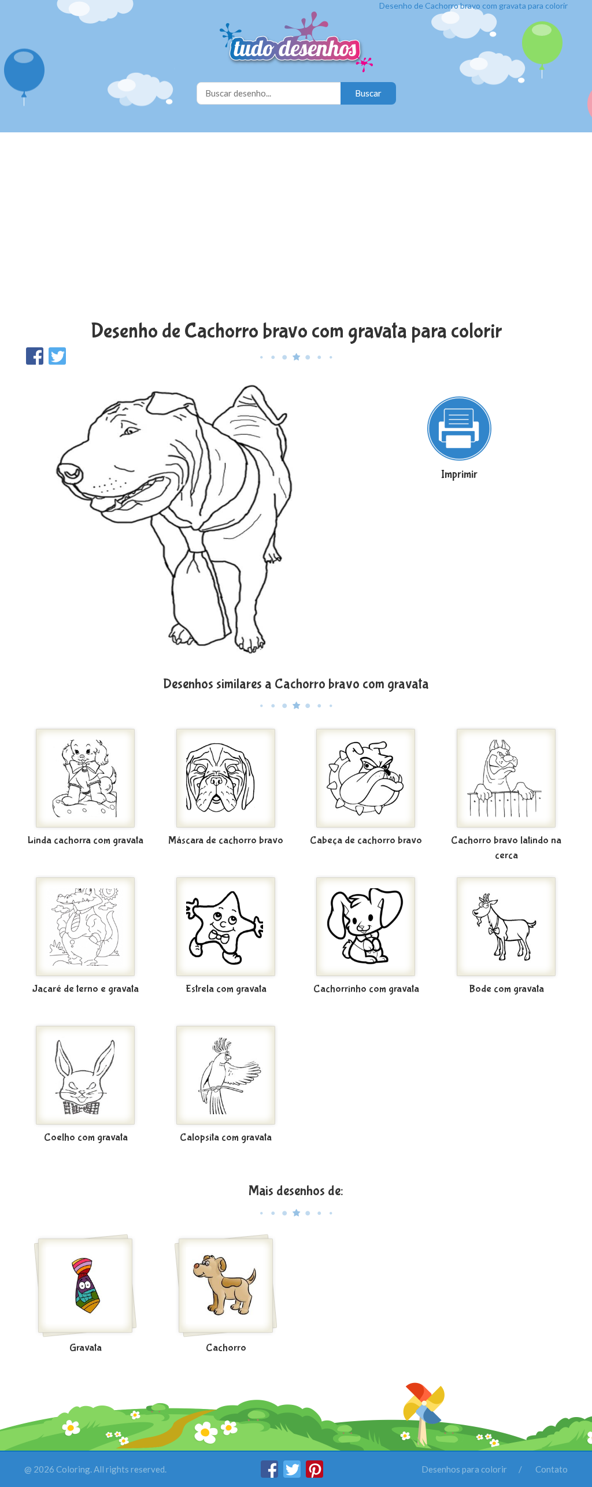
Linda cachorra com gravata (85, 841)
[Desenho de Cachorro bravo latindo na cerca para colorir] (506, 778)
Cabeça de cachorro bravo (366, 841)
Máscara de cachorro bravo (225, 841)
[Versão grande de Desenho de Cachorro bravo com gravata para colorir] (179, 520)
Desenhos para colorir (464, 1469)
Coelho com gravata (86, 1138)
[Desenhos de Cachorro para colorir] (226, 1286)
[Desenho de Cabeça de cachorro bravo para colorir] (366, 778)
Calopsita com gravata (226, 1138)
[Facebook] (270, 1474)
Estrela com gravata (226, 989)
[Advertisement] (296, 228)
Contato (551, 1469)
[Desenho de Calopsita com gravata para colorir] (226, 1076)
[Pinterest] (314, 1474)
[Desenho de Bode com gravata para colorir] (506, 927)
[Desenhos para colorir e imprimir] (296, 43)
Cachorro (226, 1348)
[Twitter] (293, 1474)
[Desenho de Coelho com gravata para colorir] (85, 1076)
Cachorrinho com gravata (366, 989)
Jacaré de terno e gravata (85, 989)
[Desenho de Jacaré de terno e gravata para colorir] (85, 927)
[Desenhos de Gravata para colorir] (85, 1286)
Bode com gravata (506, 989)
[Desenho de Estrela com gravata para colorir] (226, 927)
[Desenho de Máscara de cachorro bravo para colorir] (226, 778)
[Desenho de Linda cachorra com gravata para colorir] (85, 778)
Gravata (85, 1348)
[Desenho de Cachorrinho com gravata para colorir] (366, 927)
